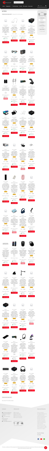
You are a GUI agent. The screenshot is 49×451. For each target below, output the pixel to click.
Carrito (20, 6)
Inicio (3, 6)
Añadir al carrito (5, 42)
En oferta (43, 27)
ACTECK (6, 26)
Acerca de (30, 6)
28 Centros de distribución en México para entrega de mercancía (6, 414)
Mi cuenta (25, 6)
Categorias (8, 6)
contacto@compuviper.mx (7, 421)
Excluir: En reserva (42, 31)
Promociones (15, 6)
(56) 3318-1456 (5, 418)
